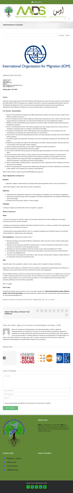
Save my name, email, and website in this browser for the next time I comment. (28, 403)
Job (6, 84)
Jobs (46, 299)
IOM (11, 82)
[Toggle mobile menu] (69, 19)
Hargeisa (7, 81)
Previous (61, 35)
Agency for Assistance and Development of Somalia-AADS (18, 299)
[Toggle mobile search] (65, 19)
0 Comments (51, 299)
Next (67, 35)
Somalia (9, 80)
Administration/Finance (17, 85)
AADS (45, 483)
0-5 (13, 86)
